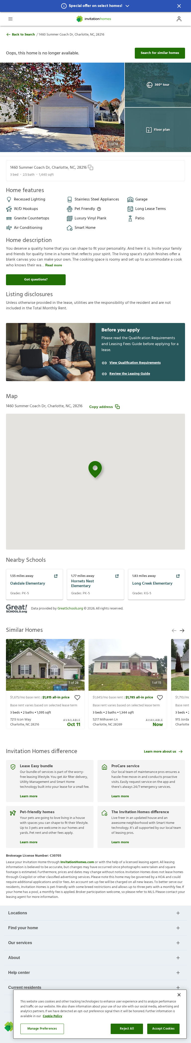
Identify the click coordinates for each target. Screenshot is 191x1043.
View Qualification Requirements (135, 363)
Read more (53, 265)
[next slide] (182, 631)
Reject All (127, 1028)
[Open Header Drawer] (10, 18)
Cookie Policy (52, 1016)
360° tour (162, 85)
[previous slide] (174, 631)
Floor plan (162, 130)
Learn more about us (160, 752)
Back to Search (23, 35)
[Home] (94, 19)
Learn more (28, 796)
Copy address (101, 407)
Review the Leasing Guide (129, 374)
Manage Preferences (42, 1028)
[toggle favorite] (77, 698)
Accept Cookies (163, 1028)
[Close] (179, 994)
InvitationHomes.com (77, 862)
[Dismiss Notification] (179, 6)
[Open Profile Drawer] (179, 19)
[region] (100, 1014)
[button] (95, 6)
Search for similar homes (160, 53)
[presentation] (45, 684)
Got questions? (36, 279)
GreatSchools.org (70, 608)
